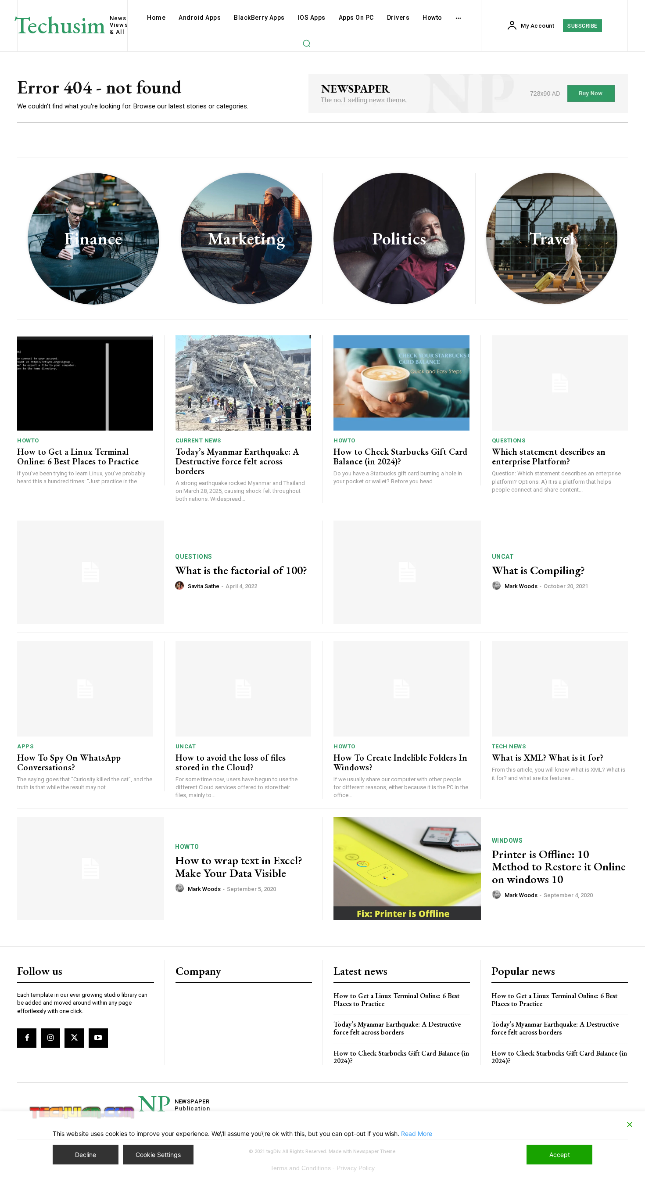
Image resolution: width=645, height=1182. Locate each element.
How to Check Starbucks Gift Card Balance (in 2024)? (400, 456)
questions (509, 440)
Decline (85, 1154)
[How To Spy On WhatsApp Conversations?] (85, 689)
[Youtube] (98, 1038)
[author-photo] (180, 586)
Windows (507, 840)
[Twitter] (74, 1038)
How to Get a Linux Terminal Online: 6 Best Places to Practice (78, 456)
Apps (25, 746)
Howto (28, 440)
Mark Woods (521, 586)
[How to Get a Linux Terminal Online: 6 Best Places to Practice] (85, 383)
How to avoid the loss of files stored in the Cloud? (231, 762)
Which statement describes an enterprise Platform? (549, 456)
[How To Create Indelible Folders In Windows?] (401, 689)
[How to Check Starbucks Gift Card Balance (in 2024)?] (401, 383)
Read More (416, 1133)
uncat (503, 556)
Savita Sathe (203, 586)
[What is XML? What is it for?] (560, 689)
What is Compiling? (538, 570)
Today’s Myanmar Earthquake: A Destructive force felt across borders (237, 461)
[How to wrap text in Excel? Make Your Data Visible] (90, 868)
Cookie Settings (158, 1154)
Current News (198, 440)
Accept (559, 1154)
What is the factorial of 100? (241, 570)
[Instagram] (50, 1038)
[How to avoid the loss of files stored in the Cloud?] (244, 689)
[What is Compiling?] (407, 572)
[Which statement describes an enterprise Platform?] (560, 383)
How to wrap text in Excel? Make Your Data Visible (238, 866)
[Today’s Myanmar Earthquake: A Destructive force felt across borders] (244, 383)
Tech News (509, 746)
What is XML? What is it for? (547, 757)
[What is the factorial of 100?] (90, 572)
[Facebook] (26, 1038)
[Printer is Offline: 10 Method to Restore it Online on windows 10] (407, 868)
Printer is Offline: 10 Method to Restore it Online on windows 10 (559, 867)
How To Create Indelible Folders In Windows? (400, 762)
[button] (306, 43)
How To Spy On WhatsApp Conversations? (69, 762)
